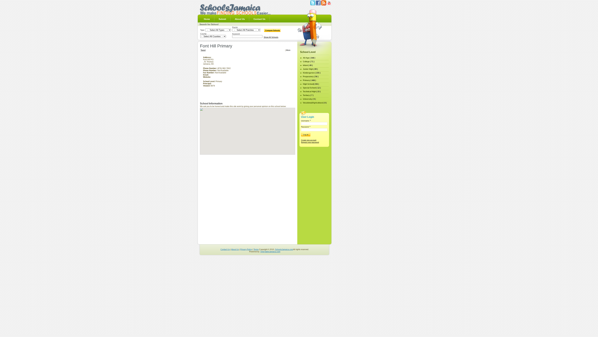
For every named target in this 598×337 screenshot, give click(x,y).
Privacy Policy (246, 249)
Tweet (203, 50)
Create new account (308, 140)
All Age (309, 58)
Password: (305, 127)
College (308, 62)
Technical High (312, 91)
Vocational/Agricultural (315, 103)
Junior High (310, 69)
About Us (240, 19)
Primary (309, 80)
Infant (308, 65)
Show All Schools (271, 37)
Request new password (310, 142)
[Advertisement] (269, 78)
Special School (312, 88)
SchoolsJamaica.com (284, 249)
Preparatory (310, 77)
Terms (256, 249)
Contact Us (259, 19)
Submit (222, 19)
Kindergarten (311, 73)
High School (311, 84)
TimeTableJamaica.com (270, 252)
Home (207, 19)
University (309, 99)
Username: (306, 121)
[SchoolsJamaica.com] (235, 14)
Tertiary (308, 95)
